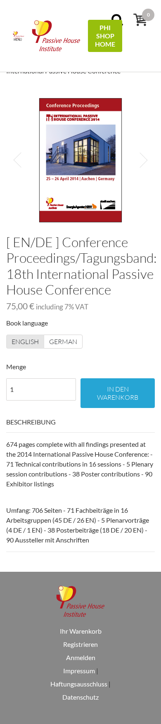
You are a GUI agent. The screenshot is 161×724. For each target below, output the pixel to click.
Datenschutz (80, 697)
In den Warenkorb (117, 393)
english (25, 341)
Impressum (79, 670)
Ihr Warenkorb (81, 631)
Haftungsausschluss (78, 684)
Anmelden (80, 657)
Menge (16, 366)
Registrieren (80, 644)
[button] (17, 160)
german (63, 341)
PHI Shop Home (105, 36)
